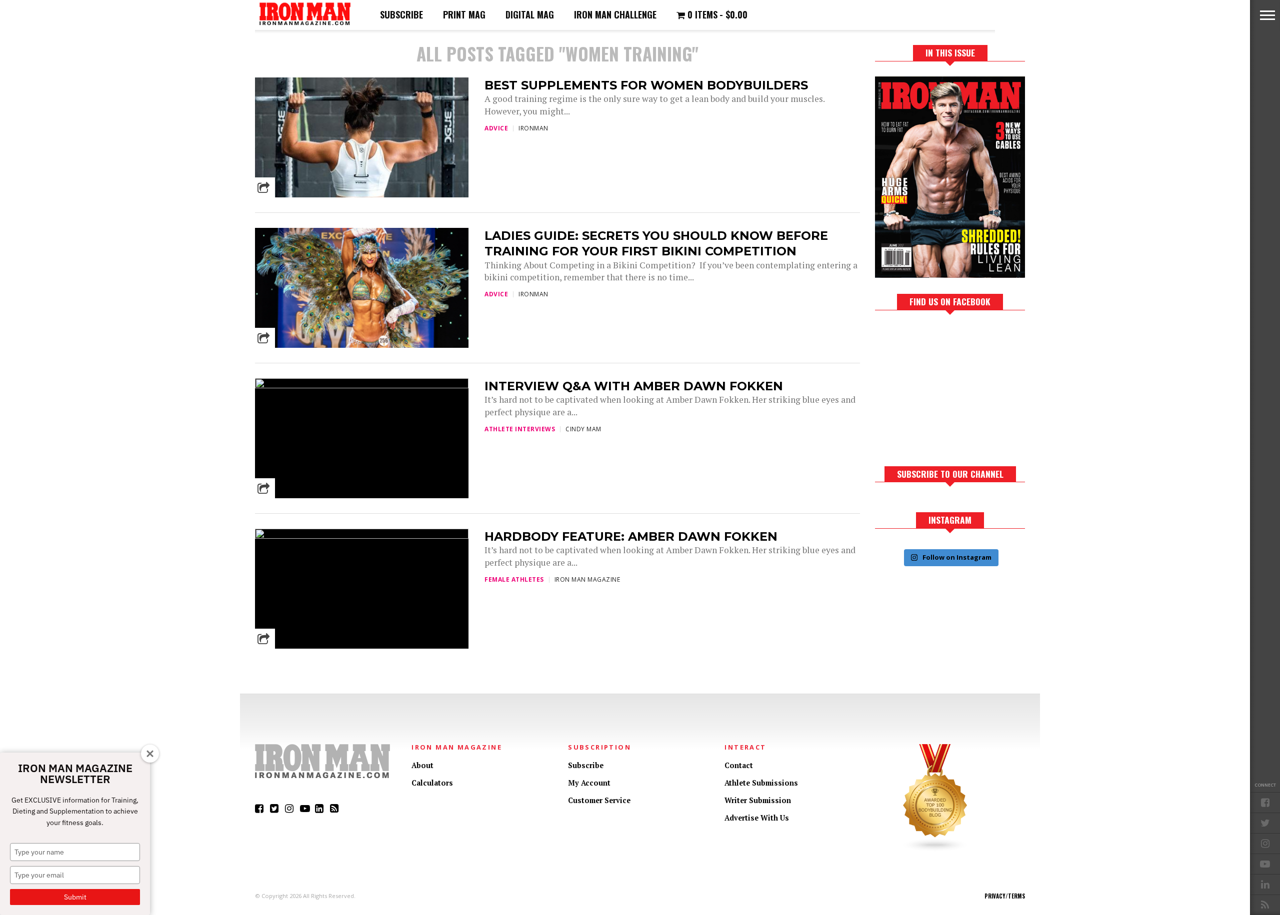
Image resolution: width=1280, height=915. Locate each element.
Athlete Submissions (761, 783)
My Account (589, 783)
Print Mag (464, 14)
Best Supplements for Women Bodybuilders (646, 85)
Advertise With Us (756, 818)
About (423, 765)
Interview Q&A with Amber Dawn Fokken (633, 386)
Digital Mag (530, 14)
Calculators (432, 783)
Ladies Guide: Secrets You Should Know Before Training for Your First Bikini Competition (656, 243)
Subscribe (401, 14)
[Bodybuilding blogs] (936, 849)
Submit (75, 897)
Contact (738, 765)
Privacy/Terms (1004, 896)
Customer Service (599, 800)
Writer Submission (757, 800)
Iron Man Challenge (615, 14)
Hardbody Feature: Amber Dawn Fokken (631, 536)
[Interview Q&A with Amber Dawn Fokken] (361, 385)
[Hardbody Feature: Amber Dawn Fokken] (361, 536)
